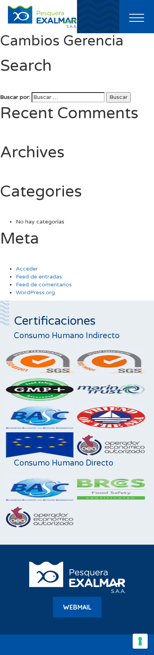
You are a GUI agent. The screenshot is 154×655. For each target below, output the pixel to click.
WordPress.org (35, 292)
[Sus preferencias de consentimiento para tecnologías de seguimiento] (140, 641)
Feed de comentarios (44, 284)
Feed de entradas (39, 276)
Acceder (27, 268)
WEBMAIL (77, 607)
